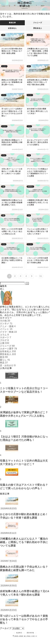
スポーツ (5, 337)
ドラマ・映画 (8, 332)
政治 (4, 357)
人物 (4, 343)
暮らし (5, 360)
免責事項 (19, 632)
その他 (5, 321)
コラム (4, 335)
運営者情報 (30, 632)
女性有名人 (12, 28)
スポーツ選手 (8, 348)
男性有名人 (8, 354)
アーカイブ (5, 628)
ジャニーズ (7, 346)
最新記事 (12, 23)
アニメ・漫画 (8, 326)
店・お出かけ (8, 365)
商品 (4, 362)
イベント (6, 329)
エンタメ (6, 323)
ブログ (4, 340)
